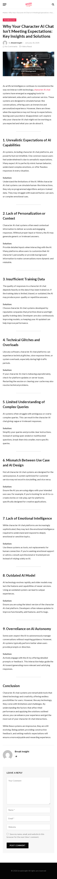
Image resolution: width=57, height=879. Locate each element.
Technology (9, 20)
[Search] (52, 4)
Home (5, 13)
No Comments (11, 46)
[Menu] (4, 4)
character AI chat (42, 89)
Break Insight (16, 43)
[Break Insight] (28, 4)
